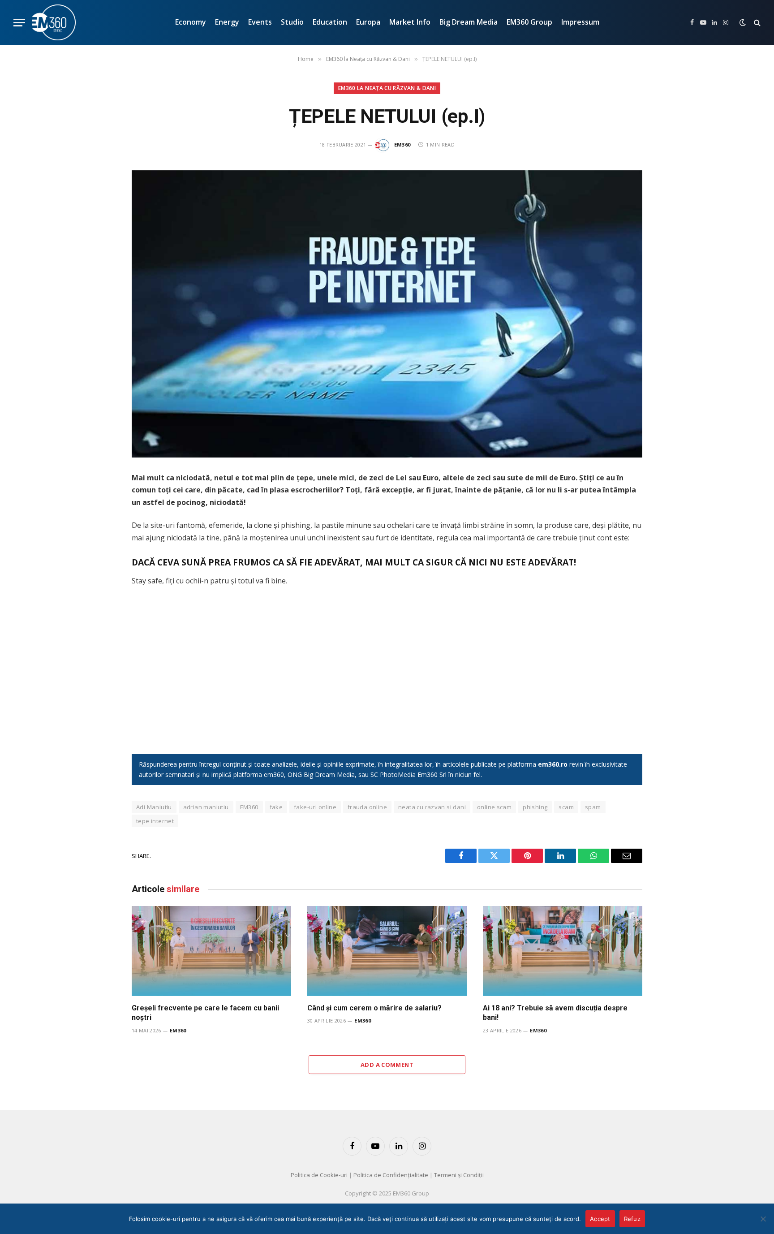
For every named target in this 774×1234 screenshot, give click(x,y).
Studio (292, 22)
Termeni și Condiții (459, 1175)
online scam (494, 807)
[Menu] (19, 23)
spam (593, 807)
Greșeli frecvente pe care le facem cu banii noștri (205, 1013)
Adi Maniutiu (154, 807)
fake (276, 807)
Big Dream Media (468, 22)
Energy (227, 22)
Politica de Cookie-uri (319, 1175)
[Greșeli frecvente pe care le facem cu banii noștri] (211, 951)
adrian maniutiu (206, 807)
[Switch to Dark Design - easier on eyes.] (742, 22)
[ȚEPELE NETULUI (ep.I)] (387, 313)
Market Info (409, 22)
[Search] (756, 23)
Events (260, 22)
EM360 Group (529, 22)
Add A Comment (387, 1065)
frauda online (367, 807)
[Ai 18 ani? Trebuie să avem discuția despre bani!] (562, 951)
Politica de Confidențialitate (390, 1175)
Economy (190, 22)
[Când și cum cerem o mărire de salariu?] (387, 951)
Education (330, 22)
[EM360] (54, 22)
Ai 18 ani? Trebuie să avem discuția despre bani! (555, 1013)
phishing (535, 807)
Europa (368, 22)
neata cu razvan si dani (432, 807)
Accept (600, 1218)
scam (566, 807)
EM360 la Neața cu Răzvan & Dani (387, 88)
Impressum (580, 22)
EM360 (402, 144)
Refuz (632, 1218)
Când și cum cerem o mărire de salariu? (374, 1008)
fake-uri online (315, 807)
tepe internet (155, 821)
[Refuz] (762, 1218)
